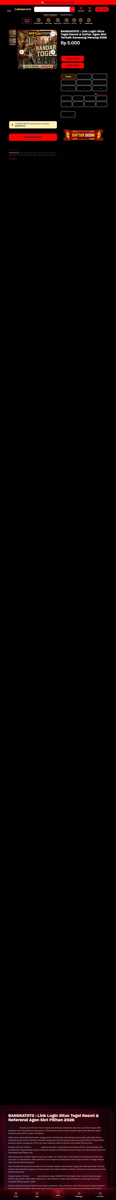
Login (37, 1196)
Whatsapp (79, 1196)
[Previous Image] (22, 52)
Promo (16, 1196)
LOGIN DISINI (72, 65)
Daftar (58, 1195)
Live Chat (100, 1196)
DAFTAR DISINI (72, 58)
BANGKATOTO (33, 137)
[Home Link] (22, 9)
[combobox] (52, 9)
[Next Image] (53, 52)
